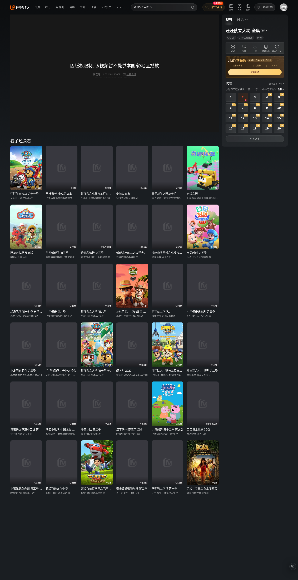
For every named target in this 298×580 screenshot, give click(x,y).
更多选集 (255, 138)
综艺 (48, 7)
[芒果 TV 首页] (19, 7)
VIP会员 (106, 7)
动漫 (93, 7)
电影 (72, 7)
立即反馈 (131, 74)
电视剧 (60, 7)
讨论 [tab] (240, 20)
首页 (37, 7)
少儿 (83, 7)
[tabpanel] (255, 85)
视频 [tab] (229, 20)
